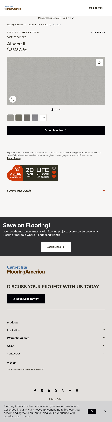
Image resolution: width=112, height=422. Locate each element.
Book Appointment (27, 298)
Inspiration (13, 330)
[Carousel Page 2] (56, 109)
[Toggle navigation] (105, 8)
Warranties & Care (18, 338)
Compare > (98, 32)
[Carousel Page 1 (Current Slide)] (52, 109)
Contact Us (14, 353)
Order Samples (54, 130)
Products (32, 24)
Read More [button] (13, 158)
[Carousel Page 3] (60, 109)
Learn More (54, 246)
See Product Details (19, 190)
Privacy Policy (56, 399)
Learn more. (22, 416)
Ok (92, 411)
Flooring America (15, 24)
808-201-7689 (96, 8)
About (10, 345)
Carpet (44, 24)
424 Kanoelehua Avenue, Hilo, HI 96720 (25, 369)
